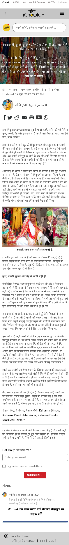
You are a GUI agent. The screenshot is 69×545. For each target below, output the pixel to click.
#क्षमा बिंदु (8, 410)
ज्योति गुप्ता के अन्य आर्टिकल (23, 540)
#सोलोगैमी (32, 410)
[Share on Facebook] (4, 117)
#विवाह (19, 410)
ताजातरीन (53, 540)
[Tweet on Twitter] (9, 117)
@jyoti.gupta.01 (38, 105)
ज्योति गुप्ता (15, 494)
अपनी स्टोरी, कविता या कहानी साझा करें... (35, 27)
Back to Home (19, 536)
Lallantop (63, 2)
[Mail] (24, 117)
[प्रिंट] (31, 117)
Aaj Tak (16, 2)
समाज (13, 89)
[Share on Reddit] (16, 117)
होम (4, 89)
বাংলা (24, 2)
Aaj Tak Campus (37, 2)
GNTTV (51, 2)
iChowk (5, 2)
